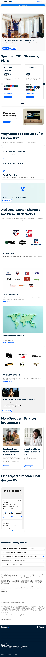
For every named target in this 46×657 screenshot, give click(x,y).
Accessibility (3, 644)
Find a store (14, 48)
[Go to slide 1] (22, 103)
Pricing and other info (8, 93)
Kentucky (8, 10)
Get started (7, 97)
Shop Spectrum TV (7, 200)
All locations (3, 10)
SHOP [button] (4, 634)
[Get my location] (22, 494)
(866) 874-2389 (8, 508)
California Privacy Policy (5, 645)
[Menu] (2, 1)
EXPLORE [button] (5, 637)
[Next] (44, 84)
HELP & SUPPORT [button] (7, 640)
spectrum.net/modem (13, 609)
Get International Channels (8, 342)
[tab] (23, 631)
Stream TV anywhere (7, 410)
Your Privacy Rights (4, 643)
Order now (39, 1)
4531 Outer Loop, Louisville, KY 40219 (10, 528)
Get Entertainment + (7, 301)
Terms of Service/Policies (5, 648)
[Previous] (2, 84)
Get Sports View (6, 260)
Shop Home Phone (29, 466)
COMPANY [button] (5, 631)
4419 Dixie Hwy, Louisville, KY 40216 (10, 506)
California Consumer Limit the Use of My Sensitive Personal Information (13, 647)
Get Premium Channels (7, 381)
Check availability (23, 5)
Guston (13, 10)
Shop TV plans (6, 48)
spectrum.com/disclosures (5, 583)
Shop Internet (6, 466)
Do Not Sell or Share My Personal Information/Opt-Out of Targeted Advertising (15, 646)
